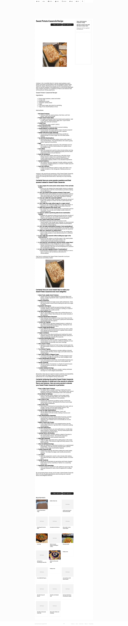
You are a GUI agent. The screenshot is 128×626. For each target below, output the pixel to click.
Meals (44, 1)
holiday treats (65, 551)
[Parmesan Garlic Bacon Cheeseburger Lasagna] (68, 589)
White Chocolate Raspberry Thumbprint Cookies (54, 545)
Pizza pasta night (66, 544)
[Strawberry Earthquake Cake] (55, 589)
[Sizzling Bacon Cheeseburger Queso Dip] (42, 555)
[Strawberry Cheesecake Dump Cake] (42, 606)
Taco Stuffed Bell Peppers (41, 578)
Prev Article (57, 24)
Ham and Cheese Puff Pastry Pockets (67, 578)
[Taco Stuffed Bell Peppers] (42, 572)
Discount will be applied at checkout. (83, 28)
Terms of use (81, 623)
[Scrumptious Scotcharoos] (55, 521)
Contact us (72, 623)
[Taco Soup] (42, 538)
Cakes (57, 1)
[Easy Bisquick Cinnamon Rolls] (42, 521)
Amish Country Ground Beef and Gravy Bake (67, 511)
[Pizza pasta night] (68, 538)
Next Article (67, 24)
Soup (78, 1)
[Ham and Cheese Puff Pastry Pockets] (68, 572)
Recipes (50, 1)
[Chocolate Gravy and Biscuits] (42, 589)
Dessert (64, 1)
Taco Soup (39, 544)
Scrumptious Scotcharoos (55, 527)
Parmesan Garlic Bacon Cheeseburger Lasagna (67, 595)
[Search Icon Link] (83, 1)
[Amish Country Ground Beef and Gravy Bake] (68, 504)
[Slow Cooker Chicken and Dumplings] (55, 606)
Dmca (77, 623)
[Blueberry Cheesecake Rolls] (55, 555)
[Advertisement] (64, 11)
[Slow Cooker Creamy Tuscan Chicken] (68, 521)
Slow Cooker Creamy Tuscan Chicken (66, 528)
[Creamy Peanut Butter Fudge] (42, 504)
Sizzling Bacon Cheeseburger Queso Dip (41, 562)
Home (38, 1)
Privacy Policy (91, 623)
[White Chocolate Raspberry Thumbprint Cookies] (55, 538)
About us (86, 623)
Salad (72, 1)
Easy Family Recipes (38, 623)
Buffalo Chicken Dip (53, 500)
